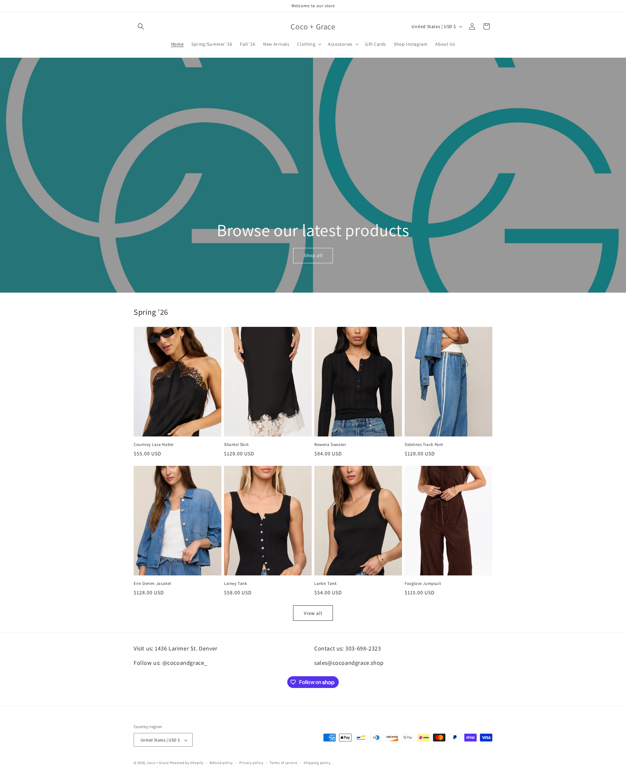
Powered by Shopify (186, 763)
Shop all (312, 255)
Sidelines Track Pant (424, 444)
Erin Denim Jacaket (152, 583)
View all (313, 613)
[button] (141, 26)
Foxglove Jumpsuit (423, 583)
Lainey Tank (235, 583)
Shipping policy (317, 762)
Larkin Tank (325, 583)
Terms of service (283, 762)
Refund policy (221, 762)
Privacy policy (251, 762)
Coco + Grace (158, 763)
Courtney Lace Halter (154, 444)
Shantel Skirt (236, 444)
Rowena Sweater (330, 444)
